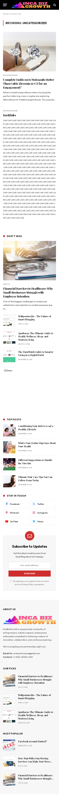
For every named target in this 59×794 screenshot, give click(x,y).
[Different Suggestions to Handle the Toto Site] (9, 464)
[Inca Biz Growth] (30, 5)
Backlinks (9, 115)
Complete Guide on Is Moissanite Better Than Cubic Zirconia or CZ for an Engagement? (28, 83)
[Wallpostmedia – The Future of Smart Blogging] (9, 320)
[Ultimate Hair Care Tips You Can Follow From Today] (9, 481)
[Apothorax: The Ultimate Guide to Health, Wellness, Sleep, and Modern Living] (9, 337)
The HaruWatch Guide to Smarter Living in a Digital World (35, 353)
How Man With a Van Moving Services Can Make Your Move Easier (34, 761)
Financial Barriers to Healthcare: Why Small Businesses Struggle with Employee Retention (28, 292)
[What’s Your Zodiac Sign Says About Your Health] (9, 447)
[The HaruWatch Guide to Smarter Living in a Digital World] (9, 356)
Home (5, 14)
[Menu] (5, 5)
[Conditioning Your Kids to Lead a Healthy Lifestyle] (9, 430)
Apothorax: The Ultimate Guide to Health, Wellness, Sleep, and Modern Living (35, 336)
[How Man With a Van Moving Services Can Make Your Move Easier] (9, 763)
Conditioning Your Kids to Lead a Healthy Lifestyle (35, 428)
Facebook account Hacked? (32, 741)
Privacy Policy (28, 584)
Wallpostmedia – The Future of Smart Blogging (34, 318)
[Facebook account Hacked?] (9, 746)
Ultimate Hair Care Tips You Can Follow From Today (35, 478)
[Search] (54, 5)
